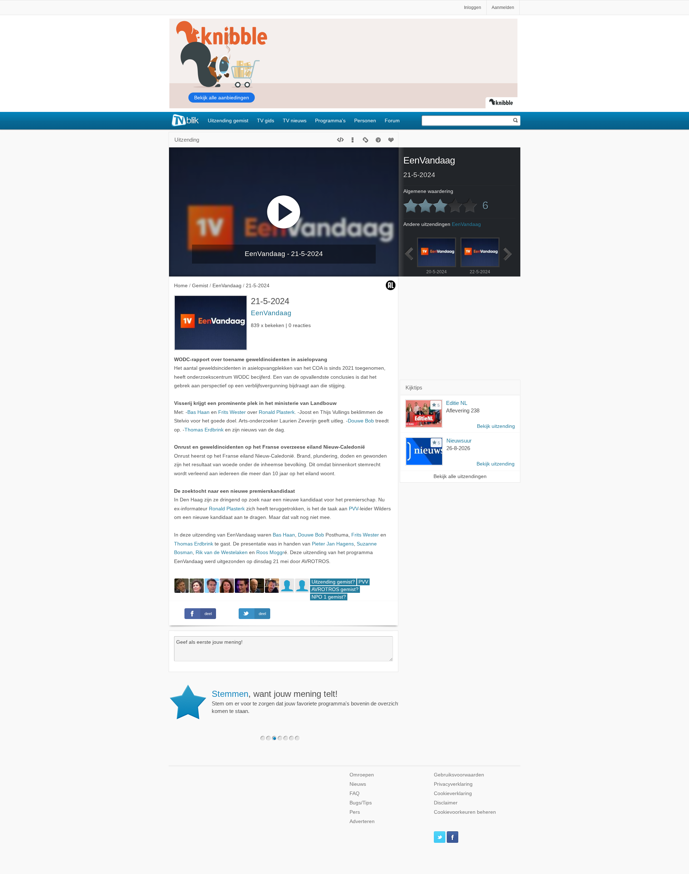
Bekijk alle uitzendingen (460, 476)
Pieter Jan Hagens (333, 544)
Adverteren (362, 821)
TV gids (265, 120)
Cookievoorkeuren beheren (465, 812)
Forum (392, 120)
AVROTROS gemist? (334, 589)
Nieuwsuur (459, 441)
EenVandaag (271, 313)
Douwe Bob (361, 421)
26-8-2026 (458, 448)
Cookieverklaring (453, 793)
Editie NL (456, 403)
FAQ (355, 793)
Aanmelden (503, 7)
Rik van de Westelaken (222, 552)
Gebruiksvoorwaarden (459, 775)
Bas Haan (198, 412)
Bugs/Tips (361, 803)
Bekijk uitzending (496, 426)
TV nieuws (294, 120)
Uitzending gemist (228, 120)
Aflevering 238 (462, 410)
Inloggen (472, 7)
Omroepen (362, 775)
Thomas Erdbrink (204, 430)
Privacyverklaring (453, 784)
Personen (365, 120)
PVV (353, 508)
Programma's (330, 120)
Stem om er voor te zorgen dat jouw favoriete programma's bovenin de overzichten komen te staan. (308, 701)
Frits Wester (232, 412)
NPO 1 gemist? (328, 597)
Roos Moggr (270, 552)
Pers (355, 812)
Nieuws (358, 784)
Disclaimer (446, 803)
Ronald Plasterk (277, 412)
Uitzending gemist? (333, 582)
